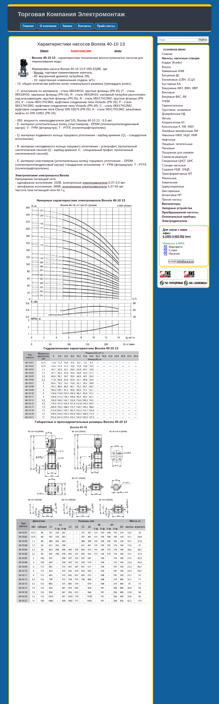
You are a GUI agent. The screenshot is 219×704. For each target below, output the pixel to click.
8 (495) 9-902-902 (173, 236)
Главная (28, 26)
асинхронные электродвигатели (84, 186)
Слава (173, 250)
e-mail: (181, 261)
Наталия (174, 253)
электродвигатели (95, 182)
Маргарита (175, 246)
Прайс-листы (106, 26)
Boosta (38, 72)
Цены (117, 50)
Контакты (84, 26)
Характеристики (81, 50)
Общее (44, 50)
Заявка (67, 26)
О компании (48, 26)
